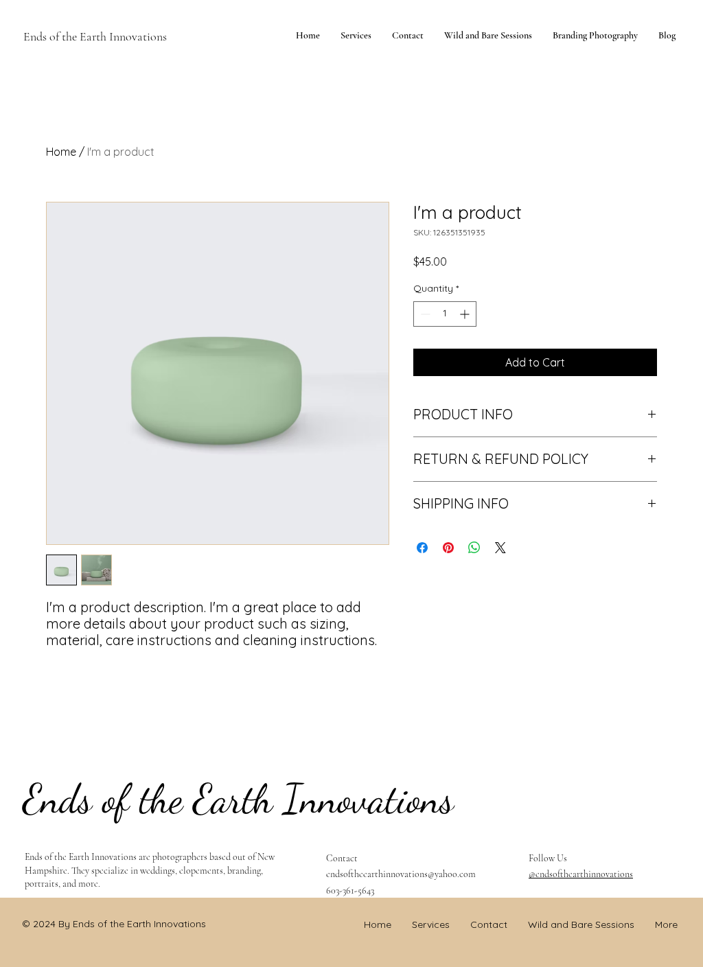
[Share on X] (500, 547)
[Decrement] (424, 314)
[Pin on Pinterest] (448, 547)
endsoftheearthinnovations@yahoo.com (401, 874)
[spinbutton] (445, 314)
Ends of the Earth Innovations (95, 36)
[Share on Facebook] (422, 547)
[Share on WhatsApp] (474, 547)
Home (61, 152)
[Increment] (465, 314)
